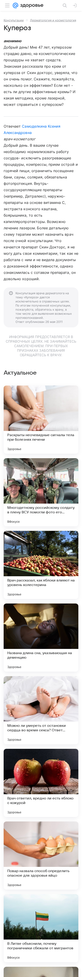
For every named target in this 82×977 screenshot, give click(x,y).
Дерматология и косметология (53, 20)
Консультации (14, 20)
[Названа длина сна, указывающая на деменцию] (41, 638)
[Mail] (15, 5)
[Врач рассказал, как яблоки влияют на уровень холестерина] (41, 565)
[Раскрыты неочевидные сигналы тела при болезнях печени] (41, 420)
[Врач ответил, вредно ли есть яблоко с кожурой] (41, 783)
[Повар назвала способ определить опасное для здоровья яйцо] (41, 855)
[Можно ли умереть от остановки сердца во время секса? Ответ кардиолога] (41, 710)
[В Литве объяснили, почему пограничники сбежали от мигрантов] (41, 928)
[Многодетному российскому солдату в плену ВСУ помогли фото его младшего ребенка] (41, 492)
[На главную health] (31, 5)
